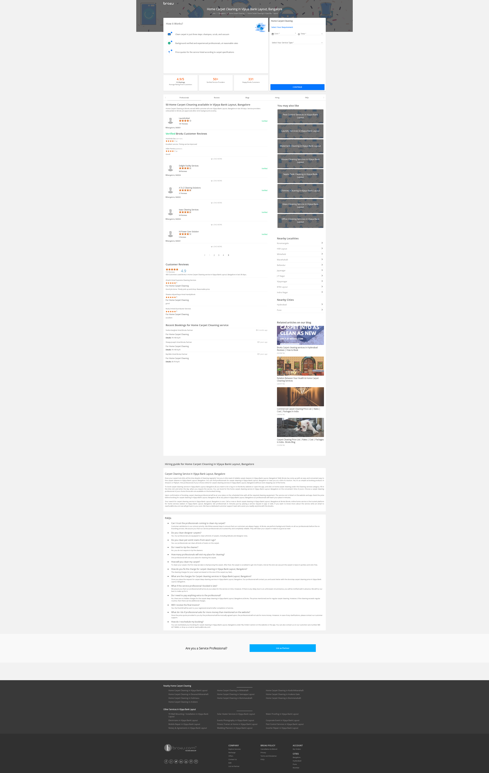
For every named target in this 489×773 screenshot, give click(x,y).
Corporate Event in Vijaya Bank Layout (282, 720)
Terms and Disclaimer (269, 756)
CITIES (296, 753)
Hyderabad (282, 304)
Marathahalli (282, 259)
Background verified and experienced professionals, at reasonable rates (206, 43)
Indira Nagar (282, 292)
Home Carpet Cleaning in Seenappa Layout (235, 694)
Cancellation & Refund (269, 749)
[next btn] (228, 255)
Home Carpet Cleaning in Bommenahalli (283, 698)
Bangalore (296, 757)
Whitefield (281, 254)
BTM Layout (282, 287)
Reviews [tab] (217, 98)
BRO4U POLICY (268, 745)
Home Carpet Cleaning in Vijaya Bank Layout (187, 690)
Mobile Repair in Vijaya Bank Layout (184, 724)
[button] (285, 33)
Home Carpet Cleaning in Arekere (183, 702)
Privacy (263, 752)
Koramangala (283, 243)
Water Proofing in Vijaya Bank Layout (282, 714)
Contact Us (232, 759)
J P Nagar (281, 276)
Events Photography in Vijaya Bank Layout (235, 720)
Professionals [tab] (184, 98)
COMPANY (233, 745)
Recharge (231, 752)
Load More (217, 159)
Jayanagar (281, 270)
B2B (229, 763)
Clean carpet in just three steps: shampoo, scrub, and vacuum (202, 34)
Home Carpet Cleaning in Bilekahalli (232, 690)
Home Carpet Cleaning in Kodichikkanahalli (285, 690)
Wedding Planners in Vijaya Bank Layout (234, 728)
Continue (297, 87)
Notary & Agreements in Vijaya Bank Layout (187, 728)
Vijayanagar (282, 281)
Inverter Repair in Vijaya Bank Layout (282, 728)
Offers (230, 756)
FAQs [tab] (307, 98)
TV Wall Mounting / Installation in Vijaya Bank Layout (188, 715)
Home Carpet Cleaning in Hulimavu (183, 698)
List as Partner (282, 648)
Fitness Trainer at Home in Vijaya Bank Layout (237, 724)
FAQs (262, 759)
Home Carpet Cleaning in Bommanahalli (234, 698)
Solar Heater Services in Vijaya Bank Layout (236, 714)
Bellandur (281, 265)
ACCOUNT (298, 745)
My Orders (297, 749)
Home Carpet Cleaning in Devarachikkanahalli (188, 694)
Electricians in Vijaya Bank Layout (183, 720)
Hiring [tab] (277, 98)
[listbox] (311, 33)
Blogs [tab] (247, 98)
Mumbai (296, 768)
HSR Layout (282, 248)
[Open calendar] (295, 33)
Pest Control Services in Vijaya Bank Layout (285, 724)
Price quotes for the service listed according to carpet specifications (204, 52)
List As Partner (233, 766)
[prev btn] (204, 255)
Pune (279, 310)
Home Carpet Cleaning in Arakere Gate (283, 694)
